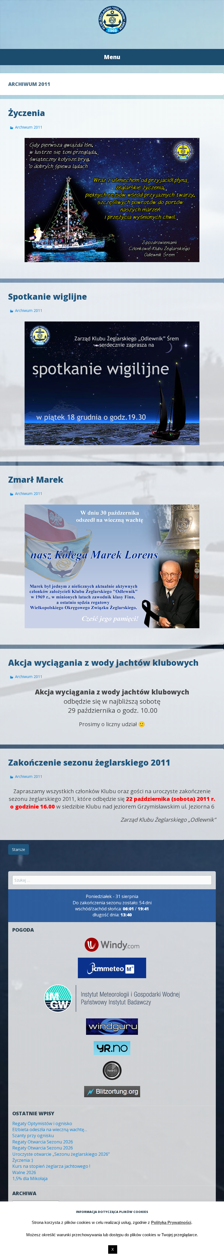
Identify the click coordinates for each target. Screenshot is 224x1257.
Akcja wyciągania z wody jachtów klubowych (103, 662)
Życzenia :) (22, 1160)
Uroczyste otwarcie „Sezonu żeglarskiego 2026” (61, 1154)
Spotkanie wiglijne (47, 296)
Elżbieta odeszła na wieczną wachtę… (49, 1129)
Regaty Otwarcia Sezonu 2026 (42, 1142)
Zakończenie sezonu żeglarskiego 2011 (89, 762)
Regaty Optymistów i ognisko (42, 1123)
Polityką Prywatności (171, 1222)
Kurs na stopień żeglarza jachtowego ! (51, 1166)
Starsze (18, 849)
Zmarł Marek (35, 479)
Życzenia (26, 112)
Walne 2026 (24, 1172)
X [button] (112, 1249)
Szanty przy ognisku (33, 1136)
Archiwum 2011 (28, 127)
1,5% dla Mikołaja (30, 1178)
